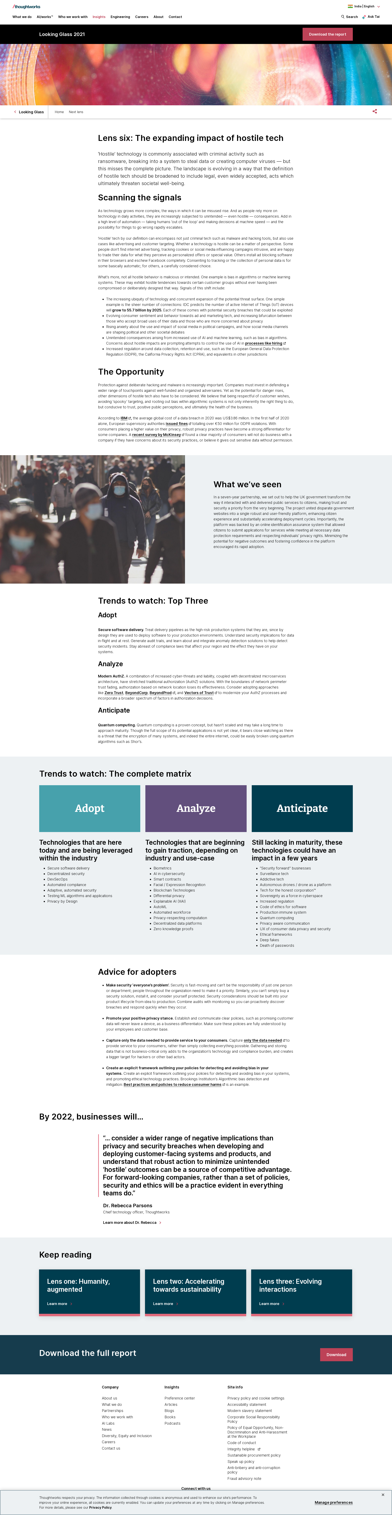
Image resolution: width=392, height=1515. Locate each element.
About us (109, 1398)
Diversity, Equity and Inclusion (127, 1436)
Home (59, 112)
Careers (108, 1442)
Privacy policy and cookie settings (255, 1398)
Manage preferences (334, 1502)
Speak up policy (240, 1461)
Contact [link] (175, 17)
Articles (171, 1404)
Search (352, 17)
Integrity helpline (241, 1449)
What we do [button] (22, 17)
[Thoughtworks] (26, 4)
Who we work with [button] (73, 17)
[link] (328, 34)
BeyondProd (161, 693)
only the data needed (263, 1040)
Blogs (169, 1410)
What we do (112, 1404)
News (107, 1429)
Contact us (111, 1448)
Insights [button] (99, 17)
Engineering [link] (120, 17)
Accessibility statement (246, 1404)
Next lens (76, 112)
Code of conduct (241, 1443)
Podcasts (172, 1423)
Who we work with (117, 1417)
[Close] (383, 1494)
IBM (124, 418)
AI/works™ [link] (45, 17)
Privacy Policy (100, 1507)
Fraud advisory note (244, 1478)
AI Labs (108, 1423)
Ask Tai (374, 17)
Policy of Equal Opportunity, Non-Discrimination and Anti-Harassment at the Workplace (257, 1432)
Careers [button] (141, 17)
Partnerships (112, 1410)
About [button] (159, 17)
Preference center (180, 1398)
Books (170, 1417)
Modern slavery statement (249, 1410)
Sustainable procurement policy (254, 1455)
